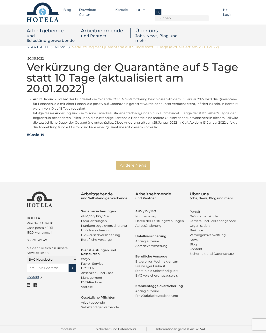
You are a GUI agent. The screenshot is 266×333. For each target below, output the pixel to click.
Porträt (195, 212)
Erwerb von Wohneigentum (157, 261)
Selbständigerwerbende (100, 307)
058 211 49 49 (37, 240)
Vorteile (87, 287)
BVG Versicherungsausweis (156, 275)
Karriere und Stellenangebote (213, 221)
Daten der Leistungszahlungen (159, 221)
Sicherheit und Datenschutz (212, 254)
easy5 (85, 259)
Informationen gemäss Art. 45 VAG (181, 329)
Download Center (87, 12)
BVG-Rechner (91, 282)
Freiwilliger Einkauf (150, 266)
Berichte (196, 230)
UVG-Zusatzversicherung (100, 235)
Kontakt (122, 10)
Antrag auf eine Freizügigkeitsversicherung (156, 293)
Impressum (68, 329)
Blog (67, 10)
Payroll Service (92, 263)
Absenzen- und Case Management (97, 275)
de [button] (139, 10)
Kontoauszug (145, 216)
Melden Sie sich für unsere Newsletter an (47, 250)
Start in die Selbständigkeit (156, 271)
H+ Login (228, 12)
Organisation (200, 226)
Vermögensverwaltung (208, 235)
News (61, 47)
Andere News (133, 165)
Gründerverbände (204, 216)
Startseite (38, 47)
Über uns (156, 35)
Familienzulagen (94, 221)
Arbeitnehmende (102, 33)
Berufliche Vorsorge (96, 240)
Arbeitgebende (51, 35)
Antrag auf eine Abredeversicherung (151, 243)
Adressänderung (148, 226)
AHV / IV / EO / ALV (95, 216)
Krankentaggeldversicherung (104, 226)
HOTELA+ (88, 268)
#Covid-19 (35, 135)
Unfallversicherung (96, 230)
